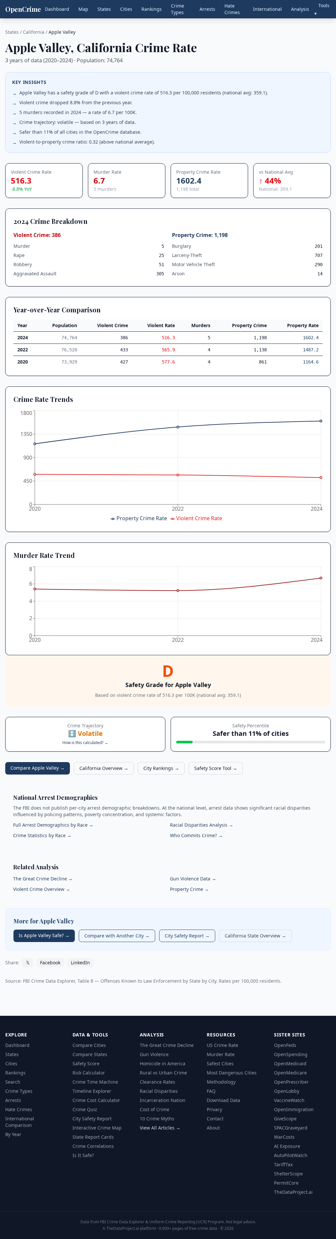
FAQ (211, 1091)
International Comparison (19, 1121)
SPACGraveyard (290, 1128)
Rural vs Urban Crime (163, 1073)
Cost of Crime (154, 1109)
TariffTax (283, 1164)
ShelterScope (288, 1173)
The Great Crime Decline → (43, 878)
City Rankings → (161, 768)
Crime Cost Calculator (96, 1100)
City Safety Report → (187, 936)
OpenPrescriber (291, 1082)
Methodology (221, 1082)
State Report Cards (93, 1137)
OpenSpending (290, 1054)
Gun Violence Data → (193, 878)
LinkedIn (80, 962)
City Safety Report (92, 1118)
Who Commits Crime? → (196, 835)
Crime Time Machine (95, 1082)
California (33, 32)
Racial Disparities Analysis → (201, 825)
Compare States (90, 1054)
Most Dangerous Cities (232, 1073)
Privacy (214, 1109)
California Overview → (103, 768)
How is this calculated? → (85, 742)
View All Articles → (160, 1128)
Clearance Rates (157, 1082)
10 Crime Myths (157, 1118)
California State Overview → (255, 936)
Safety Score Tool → (215, 768)
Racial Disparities (159, 1091)
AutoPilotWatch (290, 1155)
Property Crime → (189, 889)
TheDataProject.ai (293, 1192)
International (267, 9)
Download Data (223, 1100)
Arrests (207, 9)
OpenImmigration (294, 1109)
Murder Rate (221, 1054)
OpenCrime (23, 9)
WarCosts (284, 1137)
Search (12, 1082)
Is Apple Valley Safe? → (44, 935)
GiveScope (285, 1118)
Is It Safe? (83, 1155)
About (213, 1128)
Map (83, 9)
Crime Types (177, 9)
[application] (168, 466)
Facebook (50, 962)
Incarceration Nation (162, 1100)
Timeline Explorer (92, 1091)
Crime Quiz (85, 1109)
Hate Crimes (232, 9)
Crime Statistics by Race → (42, 835)
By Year (13, 1134)
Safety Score (86, 1063)
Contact (215, 1118)
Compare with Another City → (117, 936)
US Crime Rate (222, 1045)
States (104, 9)
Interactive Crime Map (97, 1128)
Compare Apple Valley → (37, 768)
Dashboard (57, 9)
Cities (126, 9)
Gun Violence (154, 1054)
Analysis (300, 9)
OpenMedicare (290, 1073)
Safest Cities (220, 1063)
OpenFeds (285, 1045)
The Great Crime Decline (167, 1045)
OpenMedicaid (290, 1063)
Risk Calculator (89, 1073)
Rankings (151, 9)
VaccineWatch (289, 1100)
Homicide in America (162, 1063)
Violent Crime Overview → (41, 889)
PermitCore (286, 1183)
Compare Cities (89, 1045)
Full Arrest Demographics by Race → (53, 825)
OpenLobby (286, 1091)
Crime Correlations (93, 1146)
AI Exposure (287, 1146)
